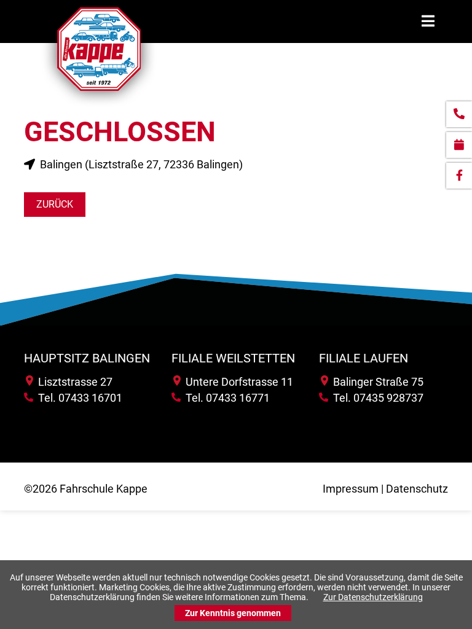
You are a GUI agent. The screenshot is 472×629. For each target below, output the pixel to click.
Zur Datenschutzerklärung (373, 597)
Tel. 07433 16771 (225, 397)
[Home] (98, 106)
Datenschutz (417, 488)
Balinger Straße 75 (375, 381)
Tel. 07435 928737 (375, 397)
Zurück (54, 204)
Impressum (351, 488)
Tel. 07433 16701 (77, 397)
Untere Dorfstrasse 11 (237, 381)
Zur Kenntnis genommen (233, 613)
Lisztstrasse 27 (72, 381)
